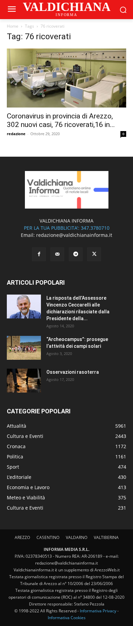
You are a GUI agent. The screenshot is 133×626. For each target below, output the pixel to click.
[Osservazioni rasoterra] (24, 381)
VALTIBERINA (106, 537)
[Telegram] (76, 254)
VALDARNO (76, 537)
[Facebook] (39, 254)
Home (12, 26)
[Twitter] (94, 254)
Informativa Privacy (98, 611)
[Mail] (57, 254)
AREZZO (22, 537)
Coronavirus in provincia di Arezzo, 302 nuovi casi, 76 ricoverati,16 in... (61, 120)
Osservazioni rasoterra (72, 372)
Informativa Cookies (67, 618)
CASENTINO (47, 537)
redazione (16, 133)
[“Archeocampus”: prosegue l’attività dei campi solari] (24, 348)
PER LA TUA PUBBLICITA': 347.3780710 (66, 228)
